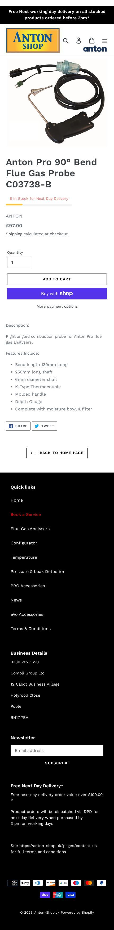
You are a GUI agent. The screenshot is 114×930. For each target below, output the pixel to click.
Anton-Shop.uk (46, 912)
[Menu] (105, 40)
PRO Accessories (28, 585)
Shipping (14, 234)
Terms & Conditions (31, 628)
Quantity (15, 252)
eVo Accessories (27, 614)
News (16, 600)
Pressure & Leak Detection (38, 571)
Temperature (24, 557)
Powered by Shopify (77, 912)
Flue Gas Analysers (30, 528)
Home (17, 500)
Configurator (24, 542)
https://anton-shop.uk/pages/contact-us (58, 845)
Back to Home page (61, 453)
